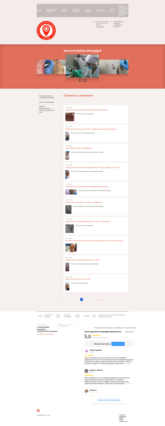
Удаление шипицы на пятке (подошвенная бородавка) (90, 129)
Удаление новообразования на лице (82, 260)
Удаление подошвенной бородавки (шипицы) (86, 110)
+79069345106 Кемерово (117, 25)
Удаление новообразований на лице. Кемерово (87, 221)
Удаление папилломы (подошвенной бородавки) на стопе (92, 167)
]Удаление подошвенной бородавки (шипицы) (86, 186)
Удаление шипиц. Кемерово (78, 148)
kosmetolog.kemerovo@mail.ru (45, 334)
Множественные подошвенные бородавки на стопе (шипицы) (94, 240)
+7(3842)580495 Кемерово (118, 22)
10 (88, 299)
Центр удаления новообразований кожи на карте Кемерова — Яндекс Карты (109, 403)
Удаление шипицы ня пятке (78, 279)
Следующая (100, 299)
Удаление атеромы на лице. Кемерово (83, 202)
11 (91, 299)
